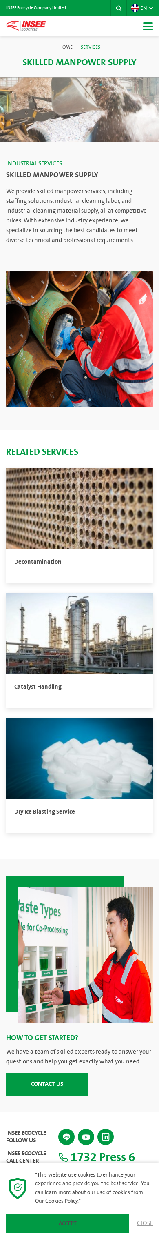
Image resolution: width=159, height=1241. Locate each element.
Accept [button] (68, 1223)
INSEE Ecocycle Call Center (26, 1157)
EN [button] (143, 8)
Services (90, 47)
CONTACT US (47, 1084)
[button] (118, 8)
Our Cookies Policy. (57, 1201)
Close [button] (145, 1223)
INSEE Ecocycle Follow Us (26, 1137)
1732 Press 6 (101, 1157)
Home (66, 47)
